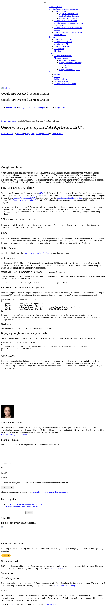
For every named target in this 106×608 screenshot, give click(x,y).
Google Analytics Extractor (70, 63)
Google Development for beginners (63, 9)
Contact (57, 77)
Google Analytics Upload (69, 70)
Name (4, 468)
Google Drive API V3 (63, 44)
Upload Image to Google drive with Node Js (25, 507)
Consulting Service (62, 81)
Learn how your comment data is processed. (51, 492)
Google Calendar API (63, 41)
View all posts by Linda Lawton (15, 435)
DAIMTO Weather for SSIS (70, 60)
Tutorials (52, 37)
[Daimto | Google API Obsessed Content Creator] (7, 88)
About (67, 65)
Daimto (12, 605)
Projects (52, 53)
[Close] (45, 2)
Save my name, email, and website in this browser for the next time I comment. (36, 483)
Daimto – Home (55, 6)
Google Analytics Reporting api (69, 198)
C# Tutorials (59, 48)
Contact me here (56, 568)
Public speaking (60, 79)
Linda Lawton (57, 134)
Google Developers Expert (65, 84)
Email (4, 473)
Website (4, 478)
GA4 (41, 193)
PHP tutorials (59, 51)
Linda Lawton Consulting (64, 585)
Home (3, 121)
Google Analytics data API (24, 198)
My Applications (61, 58)
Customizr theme (50, 605)
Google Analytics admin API (24, 200)
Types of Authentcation (68, 13)
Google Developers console (65, 20)
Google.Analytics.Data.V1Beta (36, 253)
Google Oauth (60, 11)
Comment (6, 464)
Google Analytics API (63, 39)
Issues (66, 67)
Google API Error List (68, 18)
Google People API (62, 46)
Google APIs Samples (63, 56)
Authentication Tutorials (69, 16)
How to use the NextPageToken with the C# (25, 504)
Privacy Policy (60, 74)
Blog (27, 134)
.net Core (12, 121)
